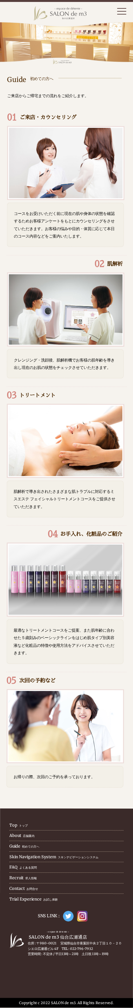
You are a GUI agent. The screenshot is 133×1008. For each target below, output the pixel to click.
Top (18, 825)
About (22, 835)
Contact (23, 888)
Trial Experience (33, 899)
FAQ (23, 867)
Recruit (23, 877)
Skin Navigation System (53, 856)
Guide (24, 846)
